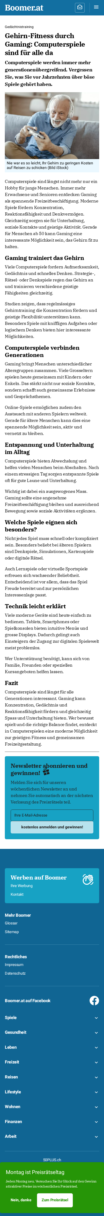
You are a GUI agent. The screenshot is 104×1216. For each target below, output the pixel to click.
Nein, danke (21, 1200)
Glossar (11, 923)
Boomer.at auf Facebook (28, 1001)
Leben (10, 1047)
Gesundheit (15, 1032)
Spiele (11, 1017)
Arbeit (10, 1136)
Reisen (11, 1077)
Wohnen (12, 1107)
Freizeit (12, 1062)
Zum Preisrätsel (55, 1200)
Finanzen (13, 1121)
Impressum (14, 965)
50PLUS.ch (52, 1160)
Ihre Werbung (22, 886)
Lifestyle (13, 1092)
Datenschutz (15, 973)
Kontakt (17, 894)
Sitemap (12, 932)
